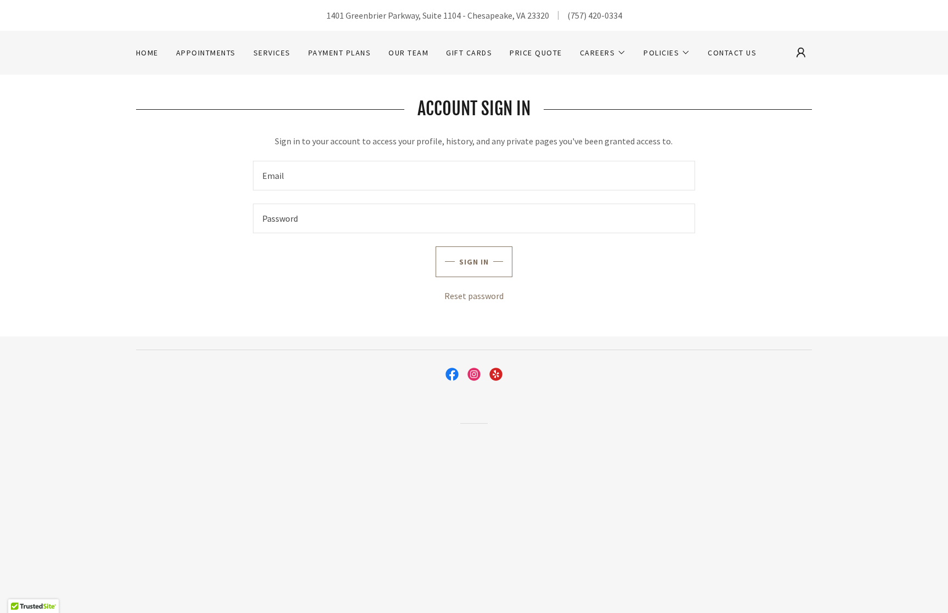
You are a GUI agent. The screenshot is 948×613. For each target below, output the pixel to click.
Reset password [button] (474, 295)
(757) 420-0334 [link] (594, 15)
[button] (603, 52)
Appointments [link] (206, 53)
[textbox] (474, 175)
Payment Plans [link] (339, 53)
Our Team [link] (408, 53)
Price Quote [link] (536, 53)
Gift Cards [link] (469, 53)
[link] (452, 374)
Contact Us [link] (732, 53)
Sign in (474, 262)
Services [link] (272, 53)
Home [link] (147, 53)
